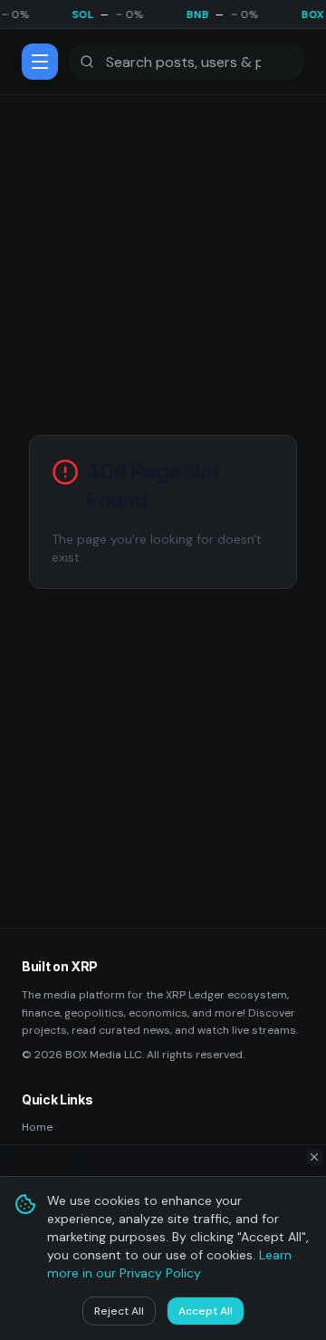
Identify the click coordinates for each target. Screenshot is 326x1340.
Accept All (205, 1311)
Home (37, 1127)
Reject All (119, 1311)
